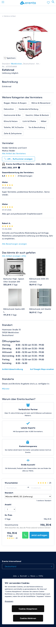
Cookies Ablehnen (28, 618)
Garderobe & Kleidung (28, 109)
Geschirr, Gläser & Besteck (37, 115)
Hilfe (41, 576)
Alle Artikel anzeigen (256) (14, 256)
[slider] (11, 175)
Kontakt (23, 576)
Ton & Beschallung (37, 127)
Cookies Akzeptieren (28, 609)
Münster (5, 388)
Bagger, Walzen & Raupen (15, 103)
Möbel (43, 121)
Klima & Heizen (11, 121)
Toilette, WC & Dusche (14, 127)
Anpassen (9, 601)
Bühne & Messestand (41, 103)
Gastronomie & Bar (12, 115)
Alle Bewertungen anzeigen (14, 244)
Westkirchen (16, 63)
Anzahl (8, 504)
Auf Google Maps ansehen (42, 369)
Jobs (15, 576)
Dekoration (9, 109)
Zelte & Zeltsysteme (13, 133)
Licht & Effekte (29, 121)
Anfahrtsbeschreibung (12, 369)
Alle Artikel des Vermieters (14, 153)
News (32, 576)
